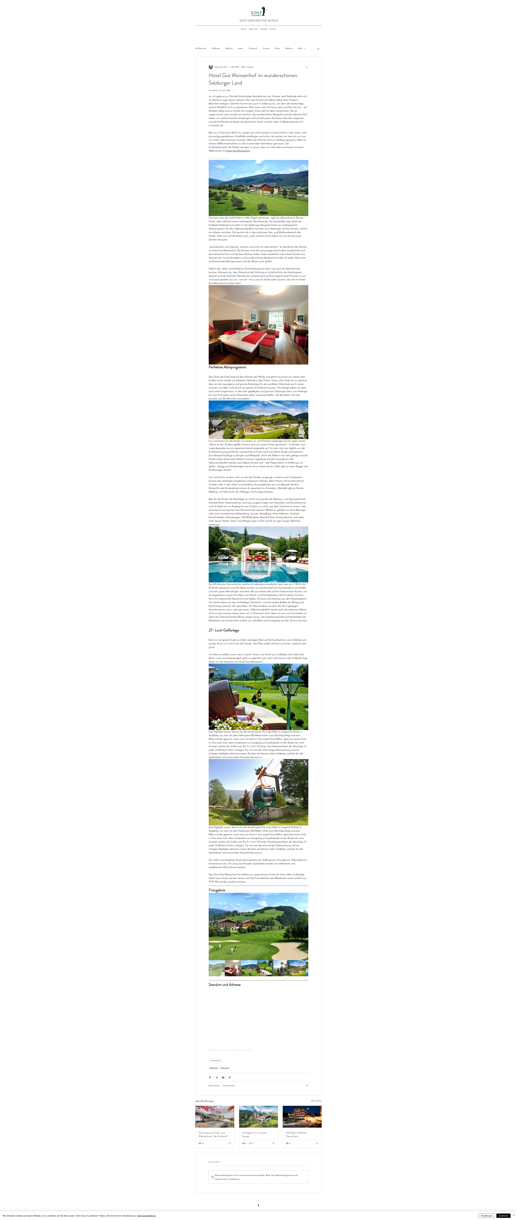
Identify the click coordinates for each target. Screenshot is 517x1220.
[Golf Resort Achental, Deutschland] (302, 1117)
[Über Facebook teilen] (210, 1077)
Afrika (277, 48)
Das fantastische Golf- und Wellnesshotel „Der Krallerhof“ (213, 1134)
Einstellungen (486, 1215)
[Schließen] (513, 1216)
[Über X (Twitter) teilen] (216, 1077)
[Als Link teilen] (229, 1077)
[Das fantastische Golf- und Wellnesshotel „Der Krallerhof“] (214, 1117)
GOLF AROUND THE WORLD (259, 20)
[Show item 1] (217, 968)
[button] (318, 48)
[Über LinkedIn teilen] (223, 1077)
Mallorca (229, 48)
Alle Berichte (200, 48)
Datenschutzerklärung (146, 1215)
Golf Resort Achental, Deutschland (296, 1134)
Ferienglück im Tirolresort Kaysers (254, 1134)
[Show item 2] (233, 968)
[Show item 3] (249, 968)
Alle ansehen (316, 1100)
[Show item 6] (297, 968)
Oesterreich (215, 1060)
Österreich (252, 48)
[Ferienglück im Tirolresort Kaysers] (258, 1117)
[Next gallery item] (305, 926)
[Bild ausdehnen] (258, 926)
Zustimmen (503, 1215)
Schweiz (266, 48)
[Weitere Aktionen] (306, 67)
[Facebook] (258, 1205)
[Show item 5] (281, 968)
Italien (240, 48)
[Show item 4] (265, 968)
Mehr (300, 48)
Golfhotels (216, 48)
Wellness (289, 48)
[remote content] (258, 1017)
